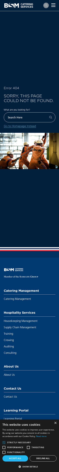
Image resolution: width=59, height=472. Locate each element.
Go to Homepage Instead (20, 126)
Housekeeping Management (21, 321)
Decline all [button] (43, 458)
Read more (41, 436)
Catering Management (21, 291)
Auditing (9, 346)
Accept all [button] (15, 458)
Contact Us (12, 388)
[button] (29, 466)
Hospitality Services (19, 313)
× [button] (55, 423)
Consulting (10, 352)
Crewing (9, 340)
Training (8, 333)
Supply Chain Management (20, 327)
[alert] (29, 446)
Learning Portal (16, 410)
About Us (11, 366)
